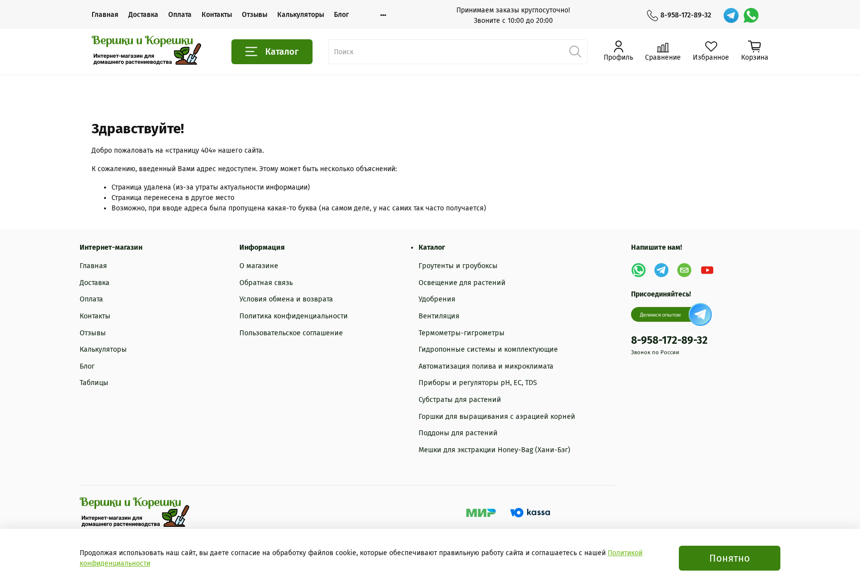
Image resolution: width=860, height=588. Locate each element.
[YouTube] (707, 270)
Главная (105, 14)
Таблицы (94, 383)
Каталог (282, 51)
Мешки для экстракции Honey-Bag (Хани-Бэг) (494, 450)
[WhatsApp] (751, 15)
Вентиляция (439, 316)
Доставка (143, 14)
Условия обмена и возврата (286, 299)
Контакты (217, 14)
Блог (341, 14)
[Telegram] (731, 15)
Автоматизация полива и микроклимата (486, 366)
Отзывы (254, 14)
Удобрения (437, 299)
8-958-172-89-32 (685, 15)
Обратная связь (266, 283)
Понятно (729, 558)
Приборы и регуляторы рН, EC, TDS (478, 383)
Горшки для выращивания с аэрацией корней (497, 416)
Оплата (180, 14)
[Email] (684, 270)
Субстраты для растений (460, 399)
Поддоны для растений (458, 433)
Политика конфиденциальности (293, 316)
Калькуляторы (300, 14)
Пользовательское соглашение (291, 333)
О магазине (258, 266)
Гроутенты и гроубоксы (458, 266)
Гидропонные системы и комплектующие (488, 349)
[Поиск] (575, 51)
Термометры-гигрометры (462, 333)
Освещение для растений (462, 283)
